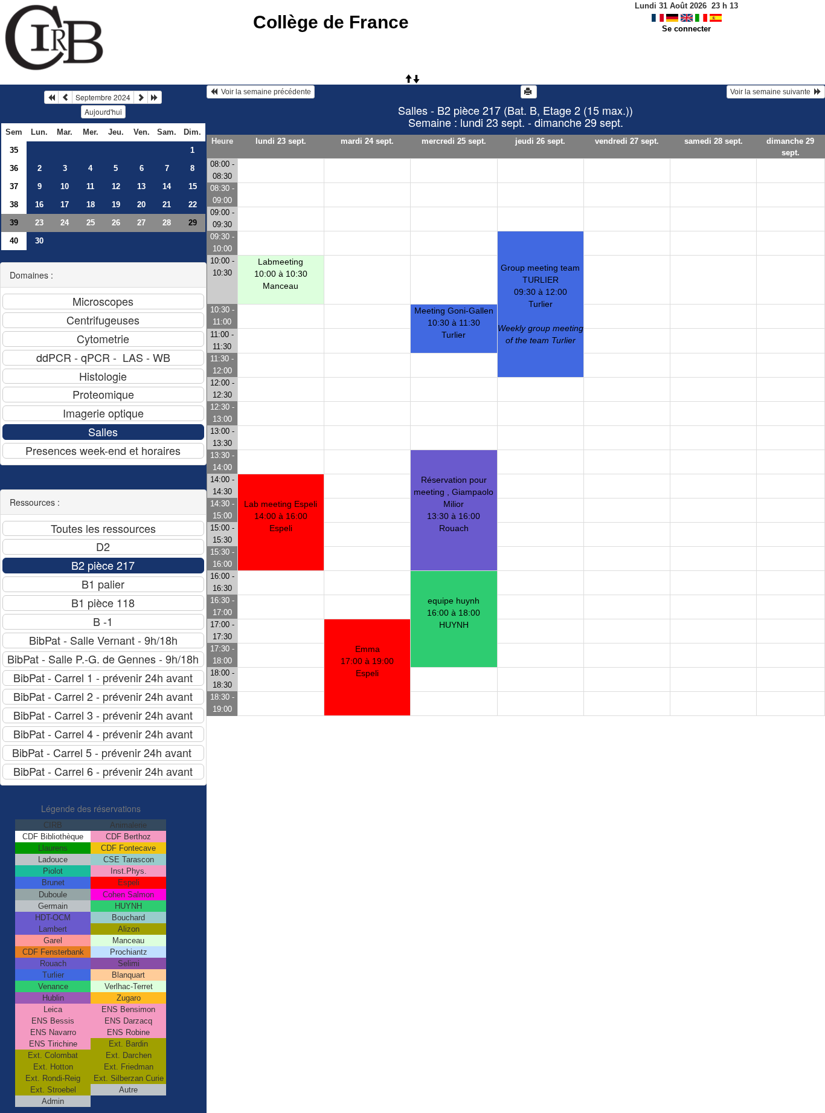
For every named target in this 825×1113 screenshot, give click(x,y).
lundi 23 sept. (280, 141)
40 (14, 240)
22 (192, 204)
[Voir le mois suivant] (140, 97)
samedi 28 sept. (713, 141)
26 (116, 222)
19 (116, 204)
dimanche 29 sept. (790, 147)
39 (14, 222)
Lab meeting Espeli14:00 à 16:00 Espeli (280, 516)
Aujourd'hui (103, 111)
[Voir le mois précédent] (65, 97)
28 (166, 222)
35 (14, 150)
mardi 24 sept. (367, 141)
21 (166, 204)
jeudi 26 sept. (540, 141)
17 (64, 204)
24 (64, 222)
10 (64, 186)
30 (39, 240)
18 (90, 204)
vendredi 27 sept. (627, 141)
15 (192, 186)
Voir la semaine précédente (264, 92)
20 (141, 204)
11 (90, 186)
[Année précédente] (51, 97)
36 (14, 168)
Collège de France (331, 22)
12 (116, 186)
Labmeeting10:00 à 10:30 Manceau (280, 274)
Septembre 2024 (102, 97)
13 (141, 186)
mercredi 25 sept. (454, 141)
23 (39, 222)
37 (14, 186)
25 (90, 222)
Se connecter (686, 28)
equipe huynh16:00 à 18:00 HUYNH (453, 613)
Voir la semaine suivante (772, 92)
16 (39, 204)
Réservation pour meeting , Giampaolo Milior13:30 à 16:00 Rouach (453, 504)
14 (166, 186)
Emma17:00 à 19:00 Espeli (367, 661)
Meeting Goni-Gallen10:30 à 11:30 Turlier (453, 323)
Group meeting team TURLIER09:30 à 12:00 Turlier (540, 304)
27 (141, 222)
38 (14, 204)
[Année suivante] (154, 97)
